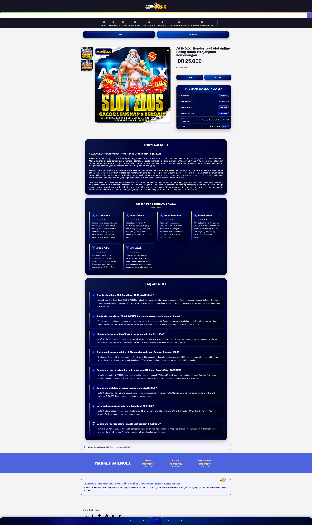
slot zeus (183, 182)
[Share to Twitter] (86, 516)
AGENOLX (94, 158)
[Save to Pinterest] (106, 516)
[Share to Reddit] (113, 516)
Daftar (193, 34)
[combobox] (153, 15)
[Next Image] (169, 85)
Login (119, 34)
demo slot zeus (160, 170)
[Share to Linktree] (99, 516)
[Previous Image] (97, 85)
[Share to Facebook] (93, 516)
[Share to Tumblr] (120, 516)
